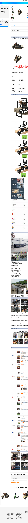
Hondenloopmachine (4, 9)
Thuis (0, 510)
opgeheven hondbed (4, 12)
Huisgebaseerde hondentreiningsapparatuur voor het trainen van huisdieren (5, 502)
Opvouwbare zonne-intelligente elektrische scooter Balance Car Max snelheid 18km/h (15, 502)
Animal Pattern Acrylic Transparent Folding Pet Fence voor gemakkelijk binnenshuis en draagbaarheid (19, 511)
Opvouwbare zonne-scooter (4, 15)
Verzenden (15, 482)
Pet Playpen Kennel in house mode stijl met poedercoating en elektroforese (19, 514)
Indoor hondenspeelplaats (4, 11)
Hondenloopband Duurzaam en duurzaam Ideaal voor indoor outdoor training (10, 514)
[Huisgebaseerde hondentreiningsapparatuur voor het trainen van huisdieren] (5, 495)
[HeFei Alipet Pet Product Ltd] (5, 1)
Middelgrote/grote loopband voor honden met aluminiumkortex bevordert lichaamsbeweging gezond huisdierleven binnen (10, 517)
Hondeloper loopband (4, 8)
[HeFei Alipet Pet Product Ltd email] (1, 24)
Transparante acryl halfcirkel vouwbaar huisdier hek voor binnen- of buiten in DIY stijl (19, 517)
